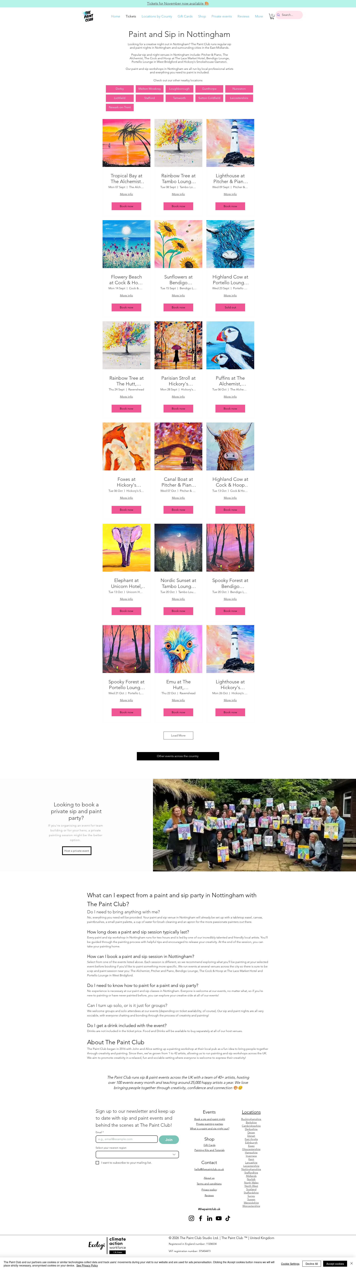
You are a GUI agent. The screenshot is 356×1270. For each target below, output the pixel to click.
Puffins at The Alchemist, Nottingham (230, 381)
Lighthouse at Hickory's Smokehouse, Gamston (230, 684)
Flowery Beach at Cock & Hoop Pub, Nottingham (126, 280)
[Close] (351, 1263)
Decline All (312, 1264)
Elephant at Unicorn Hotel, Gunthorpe (126, 583)
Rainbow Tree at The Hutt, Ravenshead (126, 381)
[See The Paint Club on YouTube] (218, 1218)
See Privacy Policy (87, 1265)
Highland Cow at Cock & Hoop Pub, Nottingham (230, 482)
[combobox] (137, 1154)
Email (100, 1132)
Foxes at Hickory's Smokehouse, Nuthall (126, 482)
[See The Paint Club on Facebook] (200, 1218)
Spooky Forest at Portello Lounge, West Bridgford (126, 684)
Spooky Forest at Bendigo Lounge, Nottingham (230, 583)
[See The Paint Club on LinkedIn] (209, 1218)
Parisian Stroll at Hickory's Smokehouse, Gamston (178, 381)
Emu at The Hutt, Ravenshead (178, 684)
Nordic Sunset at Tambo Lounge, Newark (178, 583)
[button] (272, 16)
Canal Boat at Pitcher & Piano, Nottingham (178, 482)
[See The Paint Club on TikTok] (227, 1218)
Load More (178, 735)
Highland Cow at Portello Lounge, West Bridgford (230, 280)
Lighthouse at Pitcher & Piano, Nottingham (230, 178)
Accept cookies (335, 1264)
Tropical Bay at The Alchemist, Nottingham (126, 178)
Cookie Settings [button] (290, 1264)
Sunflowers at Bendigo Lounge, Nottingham (178, 280)
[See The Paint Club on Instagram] (191, 1218)
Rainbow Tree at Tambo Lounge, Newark (178, 178)
